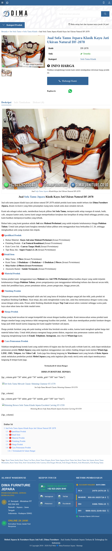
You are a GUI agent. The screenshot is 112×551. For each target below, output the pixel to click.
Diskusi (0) (38, 102)
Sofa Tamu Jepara (42, 191)
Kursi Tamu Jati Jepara (86, 460)
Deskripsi (6, 102)
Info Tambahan (22, 102)
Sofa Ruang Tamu (96, 463)
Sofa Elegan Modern (69, 463)
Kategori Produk (14, 25)
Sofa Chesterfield (29, 463)
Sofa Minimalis (83, 463)
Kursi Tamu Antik (12, 460)
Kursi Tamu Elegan (43, 460)
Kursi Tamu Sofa (16, 463)
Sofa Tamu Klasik (88, 59)
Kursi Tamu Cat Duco (27, 460)
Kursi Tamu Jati (71, 460)
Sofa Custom (41, 463)
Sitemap (79, 546)
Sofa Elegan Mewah (54, 463)
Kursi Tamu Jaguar (58, 460)
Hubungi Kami (69, 81)
